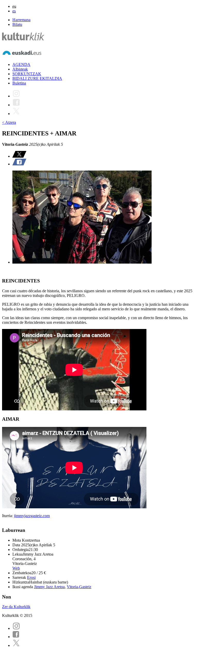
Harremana (21, 20)
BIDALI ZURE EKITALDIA (37, 78)
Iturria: (8, 515)
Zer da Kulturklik (16, 606)
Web (16, 568)
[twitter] (16, 645)
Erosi (31, 577)
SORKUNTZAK (26, 74)
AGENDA (21, 64)
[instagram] (16, 628)
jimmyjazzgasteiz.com (32, 515)
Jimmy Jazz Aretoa (49, 587)
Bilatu (17, 24)
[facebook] (16, 636)
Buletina (19, 83)
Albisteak (20, 69)
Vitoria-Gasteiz (79, 587)
